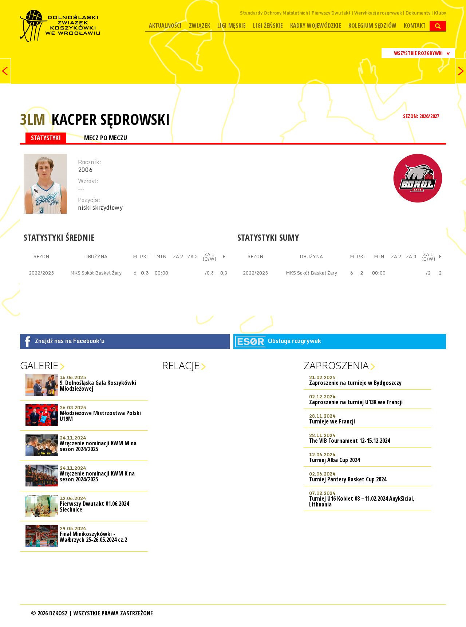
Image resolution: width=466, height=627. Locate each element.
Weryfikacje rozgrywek (378, 12)
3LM (33, 119)
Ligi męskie (231, 25)
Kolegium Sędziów (372, 25)
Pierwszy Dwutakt (331, 12)
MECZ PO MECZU (105, 137)
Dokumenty (418, 12)
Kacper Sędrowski (110, 119)
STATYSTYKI (46, 137)
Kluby (440, 12)
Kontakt (415, 25)
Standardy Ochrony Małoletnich (274, 12)
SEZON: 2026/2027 (421, 116)
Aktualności (165, 25)
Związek (199, 25)
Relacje (181, 365)
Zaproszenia (336, 365)
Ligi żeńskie (268, 25)
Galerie (39, 365)
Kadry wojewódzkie (315, 25)
